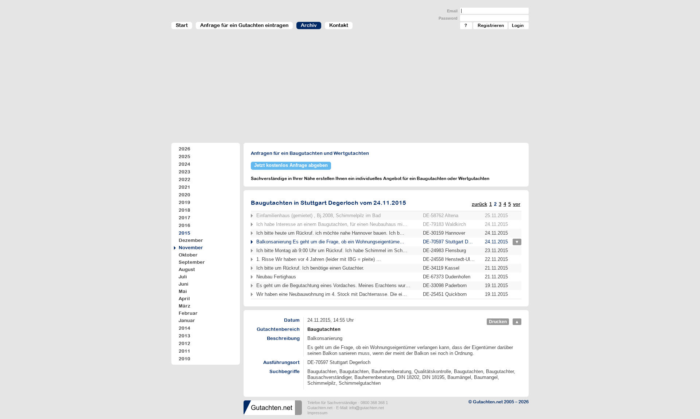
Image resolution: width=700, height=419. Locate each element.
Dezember (191, 240)
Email (452, 11)
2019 (184, 202)
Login (518, 25)
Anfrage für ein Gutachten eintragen (244, 25)
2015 (184, 233)
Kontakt (338, 25)
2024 (184, 164)
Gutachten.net (319, 408)
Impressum (317, 413)
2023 (184, 172)
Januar (187, 320)
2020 (184, 194)
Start (182, 25)
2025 (184, 156)
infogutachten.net (366, 408)
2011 (184, 351)
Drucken (498, 321)
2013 (184, 335)
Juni (183, 284)
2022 (184, 179)
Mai (183, 291)
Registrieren (491, 25)
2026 (184, 149)
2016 (184, 225)
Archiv (309, 25)
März (184, 306)
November (191, 247)
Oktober (188, 255)
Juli (183, 276)
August (187, 269)
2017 (184, 217)
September (192, 262)
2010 (184, 358)
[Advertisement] (350, 90)
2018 (184, 210)
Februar (188, 313)
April (184, 298)
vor (516, 204)
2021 (184, 187)
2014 (184, 328)
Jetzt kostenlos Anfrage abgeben (291, 165)
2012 (184, 343)
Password (448, 18)
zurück (479, 204)
